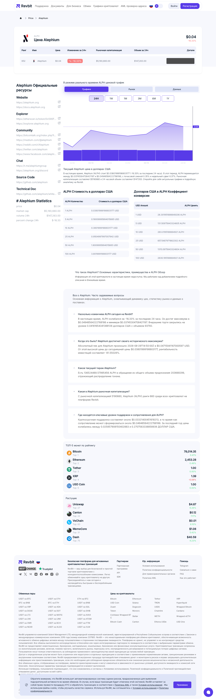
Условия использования (153, 566)
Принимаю (182, 685)
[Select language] (151, 6)
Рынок (132, 89)
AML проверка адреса (133, 6)
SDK (119, 577)
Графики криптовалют (105, 6)
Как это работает (188, 578)
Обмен (87, 6)
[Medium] (30, 574)
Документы (57, 6)
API (118, 572)
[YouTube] (46, 574)
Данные (177, 89)
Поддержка (41, 6)
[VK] (36, 574)
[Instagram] (51, 574)
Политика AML (149, 578)
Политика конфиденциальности (157, 570)
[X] (25, 574)
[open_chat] (208, 692)
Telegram (184, 566)
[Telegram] (20, 574)
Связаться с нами (188, 570)
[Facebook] (41, 574)
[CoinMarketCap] (57, 574)
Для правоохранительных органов (158, 574)
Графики (86, 89)
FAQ (182, 574)
